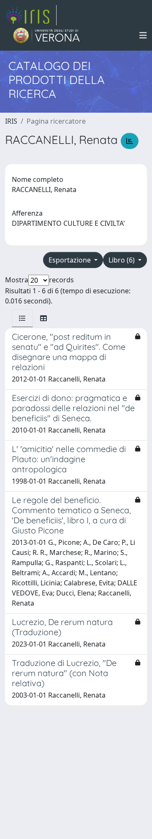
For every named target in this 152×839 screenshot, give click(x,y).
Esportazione (70, 260)
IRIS (11, 121)
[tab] (22, 318)
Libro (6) (122, 260)
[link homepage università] (46, 35)
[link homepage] (31, 15)
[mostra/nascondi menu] (143, 35)
